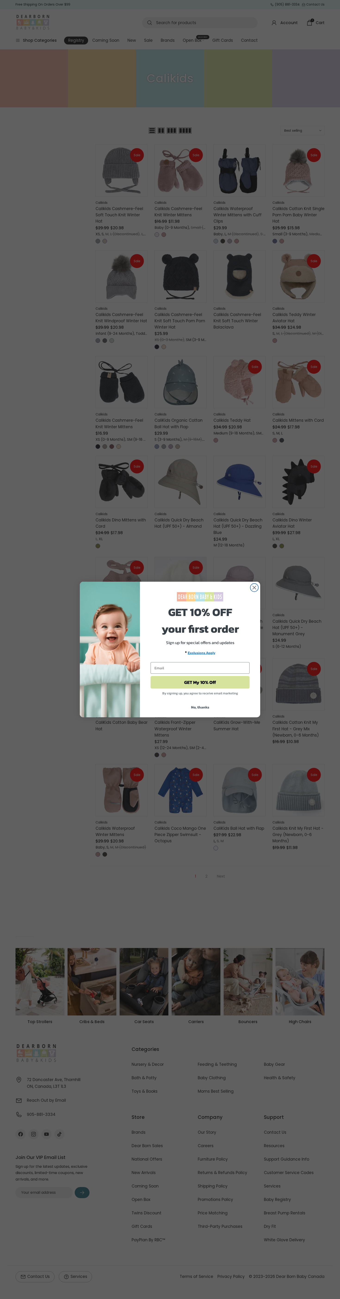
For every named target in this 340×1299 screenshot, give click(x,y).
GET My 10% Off (200, 682)
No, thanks (200, 707)
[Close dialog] (254, 588)
